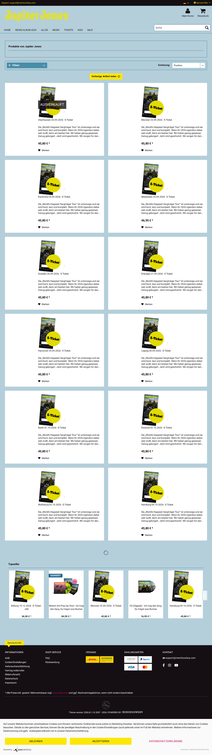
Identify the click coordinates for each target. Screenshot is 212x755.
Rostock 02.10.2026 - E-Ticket (156, 427)
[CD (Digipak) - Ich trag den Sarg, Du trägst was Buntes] (145, 586)
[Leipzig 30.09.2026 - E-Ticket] (155, 333)
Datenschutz (11, 678)
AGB (7, 658)
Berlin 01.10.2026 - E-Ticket (52, 427)
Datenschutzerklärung (165, 741)
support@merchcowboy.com (180, 658)
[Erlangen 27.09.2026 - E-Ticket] (155, 256)
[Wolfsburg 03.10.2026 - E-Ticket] (52, 487)
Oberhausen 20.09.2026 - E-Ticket (55, 120)
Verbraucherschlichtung (17, 666)
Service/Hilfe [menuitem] (202, 2)
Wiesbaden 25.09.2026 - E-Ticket (158, 197)
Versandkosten (60, 693)
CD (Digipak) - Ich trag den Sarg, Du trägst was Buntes (146, 607)
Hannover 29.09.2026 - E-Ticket (54, 351)
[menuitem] (185, 3)
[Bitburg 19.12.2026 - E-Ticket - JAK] (26, 586)
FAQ (47, 658)
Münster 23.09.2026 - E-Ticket (156, 120)
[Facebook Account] (164, 665)
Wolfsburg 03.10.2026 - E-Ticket (54, 504)
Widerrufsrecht (12, 674)
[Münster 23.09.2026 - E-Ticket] (155, 102)
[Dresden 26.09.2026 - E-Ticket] (52, 256)
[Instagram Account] (169, 665)
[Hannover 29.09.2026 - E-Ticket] (52, 333)
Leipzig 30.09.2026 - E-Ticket (156, 351)
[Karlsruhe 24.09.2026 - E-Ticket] (52, 179)
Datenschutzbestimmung (199, 749)
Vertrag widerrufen (14, 670)
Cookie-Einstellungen (15, 662)
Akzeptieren (100, 741)
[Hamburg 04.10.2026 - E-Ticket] (155, 487)
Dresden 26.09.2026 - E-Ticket (53, 274)
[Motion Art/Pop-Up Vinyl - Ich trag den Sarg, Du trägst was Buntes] (66, 586)
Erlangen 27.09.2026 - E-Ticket (157, 274)
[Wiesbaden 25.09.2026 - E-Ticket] (155, 179)
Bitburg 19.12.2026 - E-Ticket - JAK (26, 607)
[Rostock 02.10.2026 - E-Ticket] (155, 410)
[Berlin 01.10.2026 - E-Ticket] (52, 410)
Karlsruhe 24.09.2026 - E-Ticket (54, 197)
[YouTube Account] (176, 665)
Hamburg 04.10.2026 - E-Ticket (157, 504)
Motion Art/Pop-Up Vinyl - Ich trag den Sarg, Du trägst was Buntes (66, 607)
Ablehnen (35, 741)
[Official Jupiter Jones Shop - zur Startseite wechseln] (36, 15)
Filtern (15, 65)
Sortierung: (164, 65)
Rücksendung (52, 662)
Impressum (11, 682)
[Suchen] (206, 27)
